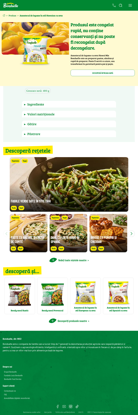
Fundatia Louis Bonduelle (13, 375)
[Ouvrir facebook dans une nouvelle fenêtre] (57, 407)
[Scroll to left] (6, 233)
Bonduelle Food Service (12, 379)
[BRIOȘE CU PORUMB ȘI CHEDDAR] (108, 251)
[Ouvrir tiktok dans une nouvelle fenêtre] (77, 407)
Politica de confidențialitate (65, 412)
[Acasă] (4, 15)
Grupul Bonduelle (10, 371)
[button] (69, 104)
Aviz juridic (48, 412)
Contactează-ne (10, 390)
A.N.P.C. (81, 412)
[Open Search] (120, 5)
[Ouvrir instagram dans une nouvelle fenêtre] (70, 407)
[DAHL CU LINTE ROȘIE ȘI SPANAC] (68, 251)
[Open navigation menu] (130, 5)
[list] (69, 233)
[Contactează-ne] (114, 5)
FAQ (5, 394)
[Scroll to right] (131, 233)
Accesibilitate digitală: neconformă (17, 398)
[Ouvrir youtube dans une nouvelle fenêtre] (64, 407)
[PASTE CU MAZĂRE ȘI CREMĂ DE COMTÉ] (28, 251)
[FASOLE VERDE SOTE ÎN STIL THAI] (69, 210)
